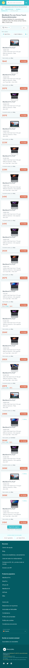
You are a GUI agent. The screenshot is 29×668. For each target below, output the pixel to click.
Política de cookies (8, 620)
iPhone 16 (5, 585)
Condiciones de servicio (9, 624)
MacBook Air (6, 588)
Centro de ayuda (7, 547)
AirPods (4, 592)
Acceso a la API (7, 568)
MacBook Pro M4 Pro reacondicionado (18, 653)
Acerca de (5, 602)
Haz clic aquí (7, 7)
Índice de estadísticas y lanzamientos (13, 555)
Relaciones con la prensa (9, 605)
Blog (3, 551)
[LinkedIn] (11, 663)
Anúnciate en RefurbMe (9, 609)
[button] (24, 27)
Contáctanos (6, 613)
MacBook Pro (6, 577)
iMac (3, 596)
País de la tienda (6, 629)
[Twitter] (7, 663)
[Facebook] (4, 663)
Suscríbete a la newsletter (10, 641)
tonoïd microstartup (7, 656)
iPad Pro (4, 581)
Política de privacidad (8, 616)
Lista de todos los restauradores (12, 558)
